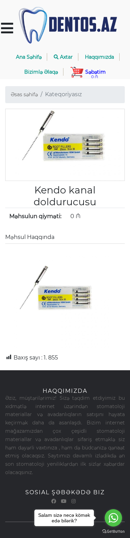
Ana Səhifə (29, 57)
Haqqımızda (99, 57)
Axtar (66, 57)
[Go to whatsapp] (113, 518)
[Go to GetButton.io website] (113, 531)
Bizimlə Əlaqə (41, 72)
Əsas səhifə (24, 94)
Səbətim (95, 74)
